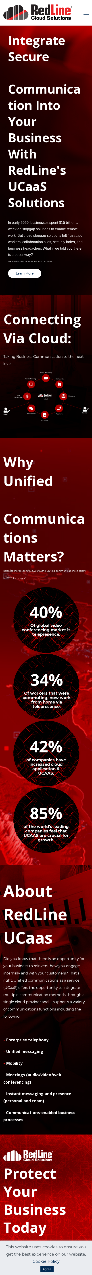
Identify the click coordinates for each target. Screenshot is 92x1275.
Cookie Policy (46, 1261)
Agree (47, 1269)
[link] (46, 375)
